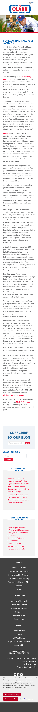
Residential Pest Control (19, 571)
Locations (19, 585)
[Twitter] (15, 675)
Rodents (6, 133)
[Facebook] (18, 675)
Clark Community (19, 608)
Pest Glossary (19, 615)
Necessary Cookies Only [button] (12, 695)
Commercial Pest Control (19, 574)
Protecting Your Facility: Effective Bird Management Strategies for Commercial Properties (18, 531)
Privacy (19, 634)
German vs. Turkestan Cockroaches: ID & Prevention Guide (15, 540)
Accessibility (19, 644)
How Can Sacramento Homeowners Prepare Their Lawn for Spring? (18, 489)
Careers (19, 589)
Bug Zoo (19, 611)
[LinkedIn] (21, 675)
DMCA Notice (19, 637)
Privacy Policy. (8, 690)
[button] (26, 699)
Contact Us (19, 618)
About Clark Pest (19, 567)
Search (9, 459)
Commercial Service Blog (19, 582)
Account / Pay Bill (19, 600)
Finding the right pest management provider (16, 547)
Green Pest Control (19, 604)
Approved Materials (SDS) (19, 641)
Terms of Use (19, 630)
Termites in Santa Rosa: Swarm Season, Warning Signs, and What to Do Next (18, 481)
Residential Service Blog (19, 578)
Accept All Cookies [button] (10, 699)
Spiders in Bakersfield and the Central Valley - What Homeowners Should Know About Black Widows (18, 498)
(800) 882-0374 (30, 667)
